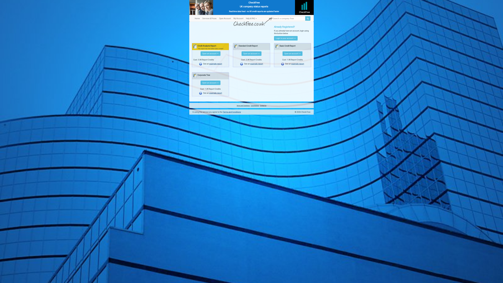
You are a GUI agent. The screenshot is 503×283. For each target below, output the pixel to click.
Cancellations (255, 105)
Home (197, 18)
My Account (238, 18)
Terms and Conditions (243, 105)
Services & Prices (209, 18)
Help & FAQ (250, 18)
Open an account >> (210, 54)
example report (215, 64)
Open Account (225, 18)
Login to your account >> (286, 38)
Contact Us (263, 105)
